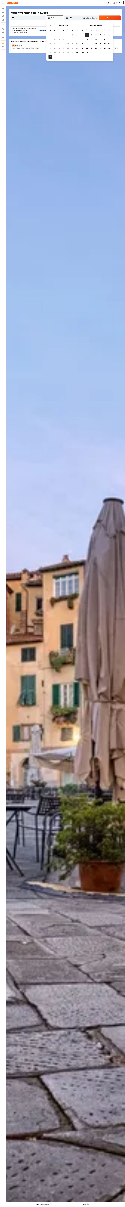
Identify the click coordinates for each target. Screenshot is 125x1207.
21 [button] (68, 48)
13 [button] (63, 44)
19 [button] (59, 48)
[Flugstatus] (3, 29)
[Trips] (3, 38)
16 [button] (77, 44)
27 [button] (63, 52)
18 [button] (55, 48)
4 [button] (54, 39)
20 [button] (64, 48)
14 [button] (68, 44)
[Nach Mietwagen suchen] (3, 16)
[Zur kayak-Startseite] (12, 3)
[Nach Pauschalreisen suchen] (3, 20)
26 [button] (59, 52)
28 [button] (68, 52)
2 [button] (76, 35)
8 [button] (72, 39)
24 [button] (50, 52)
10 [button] (50, 44)
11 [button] (54, 44)
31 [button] (50, 57)
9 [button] (76, 39)
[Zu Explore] (3, 25)
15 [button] (72, 44)
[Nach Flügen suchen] (3, 8)
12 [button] (59, 44)
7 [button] (82, 39)
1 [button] (72, 35)
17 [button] (50, 48)
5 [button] (59, 39)
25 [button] (55, 52)
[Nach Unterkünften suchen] (3, 12)
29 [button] (72, 52)
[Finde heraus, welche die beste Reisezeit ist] (3, 33)
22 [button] (72, 48)
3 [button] (50, 39)
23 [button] (77, 48)
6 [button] (63, 39)
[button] (3, 3)
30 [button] (77, 52)
